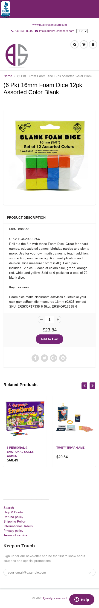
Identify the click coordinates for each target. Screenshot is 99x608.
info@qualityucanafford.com (56, 31)
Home (7, 76)
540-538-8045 (24, 31)
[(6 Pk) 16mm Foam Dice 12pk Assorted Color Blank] (49, 156)
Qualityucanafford (55, 598)
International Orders (18, 526)
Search (8, 507)
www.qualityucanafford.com (49, 24)
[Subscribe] (89, 572)
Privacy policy (13, 530)
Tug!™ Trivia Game (70, 447)
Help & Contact (14, 512)
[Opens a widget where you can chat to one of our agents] (81, 600)
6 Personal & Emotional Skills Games (20, 452)
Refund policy (13, 517)
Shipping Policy (14, 521)
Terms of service (15, 535)
